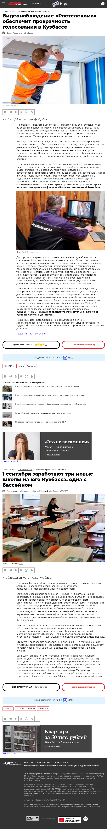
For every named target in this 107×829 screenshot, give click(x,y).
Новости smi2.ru (12, 461)
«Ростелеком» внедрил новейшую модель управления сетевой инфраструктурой (50, 395)
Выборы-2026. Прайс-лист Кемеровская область (45, 766)
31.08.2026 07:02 (9, 470)
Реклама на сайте (43, 763)
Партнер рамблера (48, 819)
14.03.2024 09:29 (9, 11)
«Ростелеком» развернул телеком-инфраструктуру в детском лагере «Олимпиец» (50, 404)
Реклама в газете (60, 763)
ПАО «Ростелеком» (11, 105)
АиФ (21, 564)
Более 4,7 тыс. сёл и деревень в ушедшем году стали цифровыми (42, 413)
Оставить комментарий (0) (83, 345)
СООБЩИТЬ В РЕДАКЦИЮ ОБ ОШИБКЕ (83, 766)
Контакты (28, 763)
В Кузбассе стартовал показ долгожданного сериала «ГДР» (40, 422)
